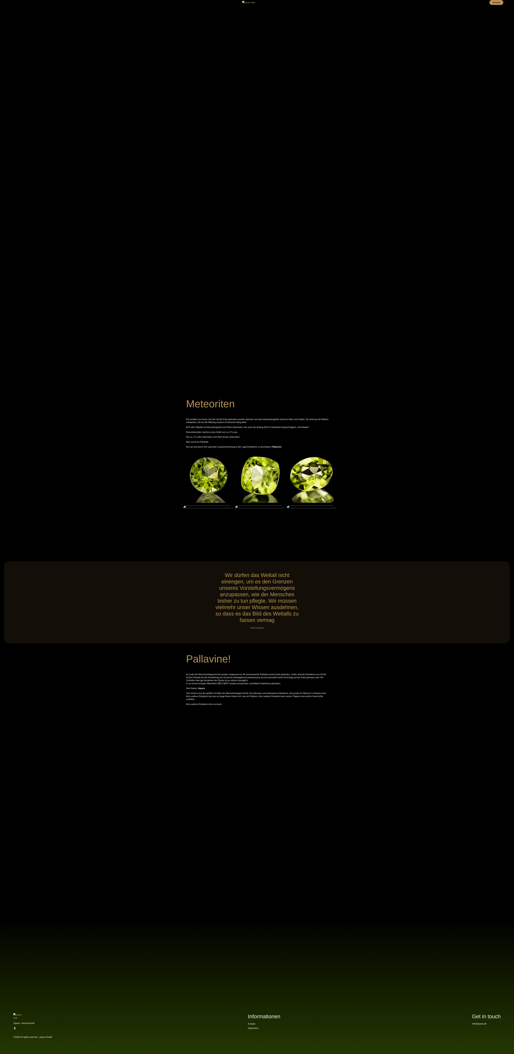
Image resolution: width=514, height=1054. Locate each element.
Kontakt (251, 1024)
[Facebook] (14, 1028)
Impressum (253, 1028)
